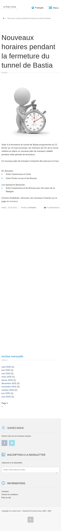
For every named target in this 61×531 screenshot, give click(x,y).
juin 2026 (5, 370)
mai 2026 (5, 373)
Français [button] (39, 7)
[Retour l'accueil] (9, 7)
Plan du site (6, 498)
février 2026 (7, 380)
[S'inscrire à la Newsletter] (56, 473)
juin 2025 (5, 393)
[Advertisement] (30, 249)
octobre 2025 (7, 390)
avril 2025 (6, 396)
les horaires (12, 201)
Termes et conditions (9, 494)
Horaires (32, 208)
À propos (5, 491)
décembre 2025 (8, 383)
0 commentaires (53, 208)
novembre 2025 (8, 386)
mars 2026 (6, 377)
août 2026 (6, 367)
